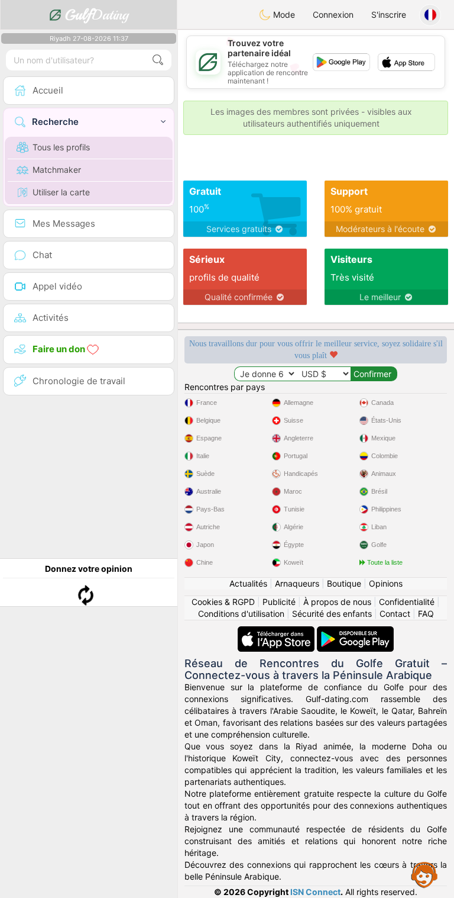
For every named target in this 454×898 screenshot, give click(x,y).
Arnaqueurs (297, 583)
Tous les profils (61, 147)
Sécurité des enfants (332, 614)
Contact (395, 614)
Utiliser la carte (61, 192)
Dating (96, 15)
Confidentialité (406, 602)
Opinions (386, 583)
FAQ (426, 614)
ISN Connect (315, 892)
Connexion (333, 14)
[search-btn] (157, 60)
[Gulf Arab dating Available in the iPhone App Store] (277, 632)
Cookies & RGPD (223, 602)
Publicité (279, 602)
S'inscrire (388, 14)
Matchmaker (57, 170)
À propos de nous (337, 602)
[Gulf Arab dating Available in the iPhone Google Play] (355, 632)
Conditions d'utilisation (241, 614)
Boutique (344, 583)
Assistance (424, 874)
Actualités (248, 583)
